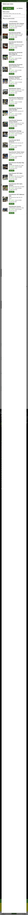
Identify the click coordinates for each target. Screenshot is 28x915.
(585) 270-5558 (13, 47)
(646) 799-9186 (13, 189)
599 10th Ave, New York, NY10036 (16, 186)
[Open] (24, 16)
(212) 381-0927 (13, 201)
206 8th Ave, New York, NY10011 (16, 25)
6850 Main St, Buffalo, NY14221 (16, 34)
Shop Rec (11, 30)
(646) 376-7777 (13, 27)
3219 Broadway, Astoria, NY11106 (16, 207)
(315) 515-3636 (13, 92)
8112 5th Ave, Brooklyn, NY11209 (16, 165)
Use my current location (9, 18)
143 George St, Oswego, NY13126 (16, 132)
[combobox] (13, 16)
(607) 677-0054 (13, 103)
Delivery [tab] (20, 8)
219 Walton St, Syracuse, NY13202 (16, 123)
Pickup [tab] (9, 8)
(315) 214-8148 (13, 147)
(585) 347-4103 (13, 83)
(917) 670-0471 (13, 210)
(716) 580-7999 (13, 37)
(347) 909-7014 (13, 168)
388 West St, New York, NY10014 (16, 176)
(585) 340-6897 (13, 71)
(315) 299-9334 (13, 126)
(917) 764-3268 (13, 179)
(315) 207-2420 (13, 135)
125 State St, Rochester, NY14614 (16, 44)
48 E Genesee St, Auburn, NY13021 (16, 89)
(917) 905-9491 (13, 157)
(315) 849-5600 (13, 115)
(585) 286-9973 (13, 59)
